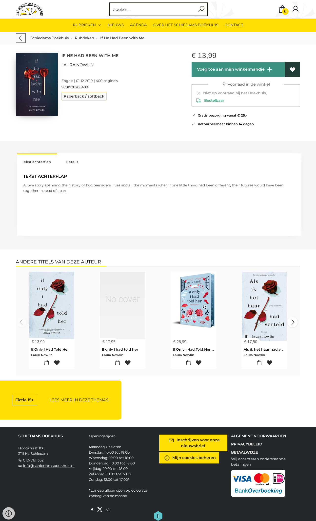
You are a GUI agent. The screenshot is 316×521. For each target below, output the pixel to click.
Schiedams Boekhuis (49, 38)
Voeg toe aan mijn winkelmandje (230, 69)
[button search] (201, 9)
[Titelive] (158, 515)
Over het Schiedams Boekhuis (185, 24)
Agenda (138, 24)
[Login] (295, 9)
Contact (234, 24)
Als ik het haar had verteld (268, 349)
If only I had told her (120, 349)
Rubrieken (84, 38)
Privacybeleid (246, 444)
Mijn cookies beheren (193, 457)
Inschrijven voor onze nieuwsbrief (198, 442)
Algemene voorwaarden (258, 436)
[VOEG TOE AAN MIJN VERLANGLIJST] (292, 69)
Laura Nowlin (77, 64)
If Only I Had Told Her (50, 349)
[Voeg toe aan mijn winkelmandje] (46, 362)
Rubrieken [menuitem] (85, 24)
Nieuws (116, 24)
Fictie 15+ (24, 400)
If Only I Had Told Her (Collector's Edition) (209, 349)
